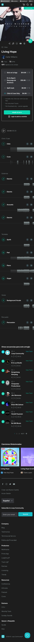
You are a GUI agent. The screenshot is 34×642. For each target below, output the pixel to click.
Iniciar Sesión (6, 493)
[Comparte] (9, 43)
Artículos (5, 588)
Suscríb (25, 514)
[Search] (27, 4)
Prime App (5, 554)
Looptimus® (6, 558)
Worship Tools (6, 611)
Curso (4, 596)
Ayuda (4, 625)
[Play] (30, 41)
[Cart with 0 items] (24, 4)
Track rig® (5, 562)
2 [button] (16, 433)
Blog (3, 528)
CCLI (3, 607)
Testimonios (6, 532)
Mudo (31, 144)
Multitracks (5, 549)
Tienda (4, 575)
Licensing (5, 570)
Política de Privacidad (9, 540)
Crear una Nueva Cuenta (10, 490)
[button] (13, 43)
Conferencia (6, 584)
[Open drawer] (31, 4)
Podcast (4, 592)
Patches (4, 566)
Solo (27, 144)
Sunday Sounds (7, 615)
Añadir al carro (17, 112)
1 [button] (14, 433)
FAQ (3, 629)
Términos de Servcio (9, 536)
